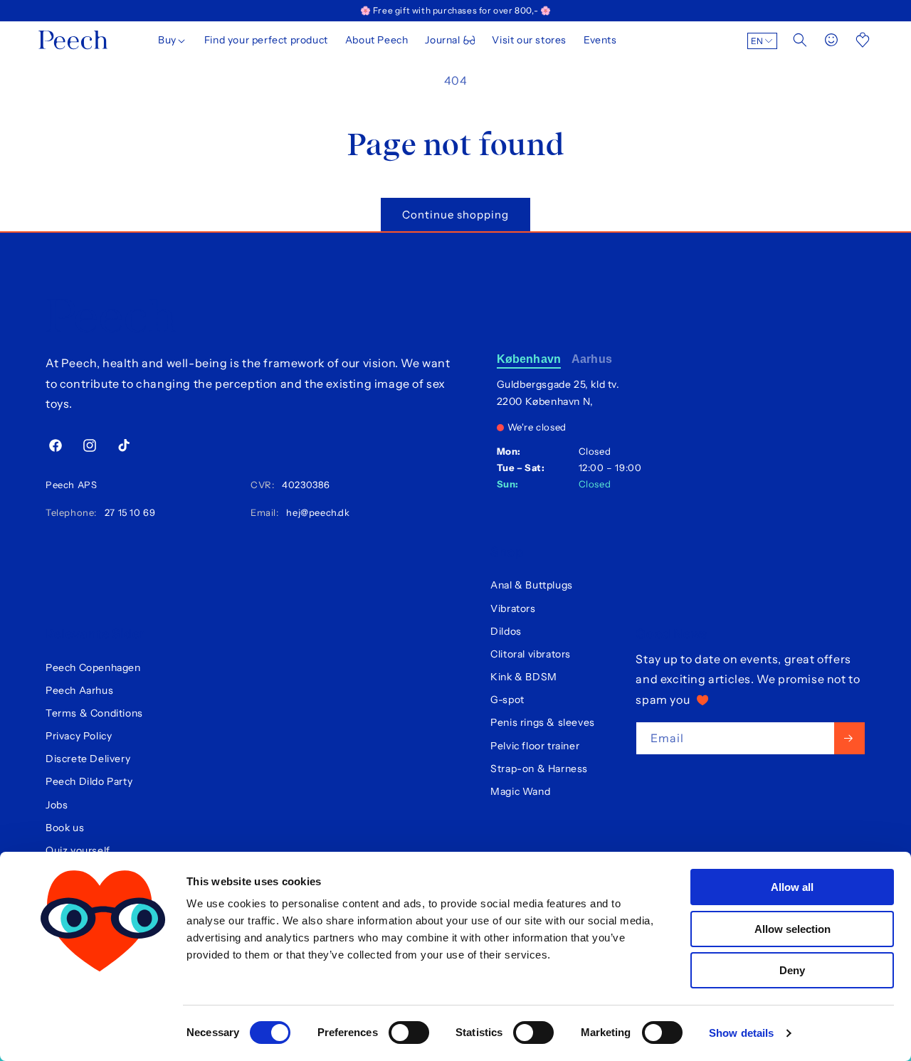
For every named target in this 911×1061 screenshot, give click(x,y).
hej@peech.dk (315, 512)
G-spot (507, 699)
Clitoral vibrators (530, 654)
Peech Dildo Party (89, 781)
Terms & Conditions (94, 713)
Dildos (506, 631)
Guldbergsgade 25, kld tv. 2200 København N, (558, 393)
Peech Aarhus (79, 690)
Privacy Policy (79, 735)
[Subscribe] (849, 738)
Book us (65, 827)
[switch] (409, 1032)
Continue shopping (455, 214)
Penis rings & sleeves (542, 722)
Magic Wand (520, 791)
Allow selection (792, 929)
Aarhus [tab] (592, 359)
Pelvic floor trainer (534, 745)
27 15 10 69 (128, 512)
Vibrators (512, 608)
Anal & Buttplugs (531, 585)
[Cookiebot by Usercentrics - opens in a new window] (103, 1033)
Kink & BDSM (523, 676)
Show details (741, 1033)
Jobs (57, 804)
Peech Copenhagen (93, 667)
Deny (792, 970)
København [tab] (529, 359)
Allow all (792, 887)
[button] (172, 39)
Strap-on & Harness (539, 768)
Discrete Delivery (88, 758)
